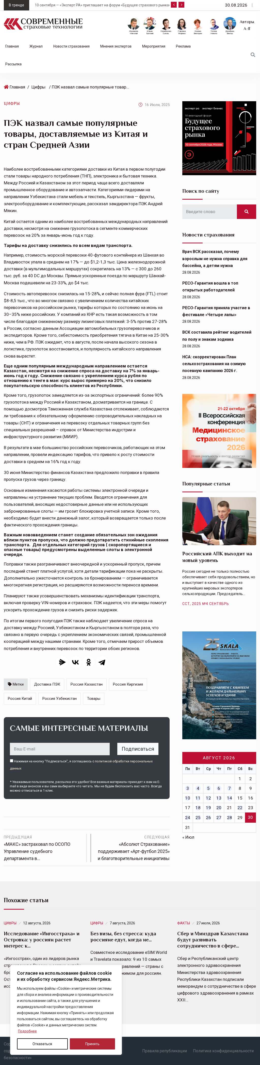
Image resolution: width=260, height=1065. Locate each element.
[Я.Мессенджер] (62, 662)
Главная (12, 46)
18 (198, 807)
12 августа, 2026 (37, 923)
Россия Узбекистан (59, 698)
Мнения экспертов (116, 46)
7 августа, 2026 (122, 923)
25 (198, 817)
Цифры (38, 87)
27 (218, 817)
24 (187, 817)
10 (187, 798)
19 (208, 807)
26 (208, 817)
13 (218, 798)
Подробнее (27, 1031)
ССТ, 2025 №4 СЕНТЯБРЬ (205, 604)
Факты (183, 923)
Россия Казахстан (87, 684)
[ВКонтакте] (75, 662)
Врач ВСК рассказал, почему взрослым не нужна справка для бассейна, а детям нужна (214, 258)
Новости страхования (71, 46)
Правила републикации (164, 1050)
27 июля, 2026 (208, 923)
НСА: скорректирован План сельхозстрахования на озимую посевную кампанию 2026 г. (214, 363)
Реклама (183, 46)
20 (218, 807)
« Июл (188, 837)
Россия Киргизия (128, 684)
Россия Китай (20, 698)
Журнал (36, 46)
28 (229, 817)
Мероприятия (153, 46)
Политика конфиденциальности (223, 1050)
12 (208, 798)
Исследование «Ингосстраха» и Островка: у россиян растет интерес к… (41, 940)
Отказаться (42, 1044)
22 (239, 807)
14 (229, 798)
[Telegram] (102, 662)
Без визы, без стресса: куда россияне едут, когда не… (123, 936)
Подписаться (138, 749)
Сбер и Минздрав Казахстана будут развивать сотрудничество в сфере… (212, 940)
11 (198, 798)
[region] (66, 1010)
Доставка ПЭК (47, 684)
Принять (92, 1044)
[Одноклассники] (89, 662)
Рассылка (13, 64)
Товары (93, 698)
